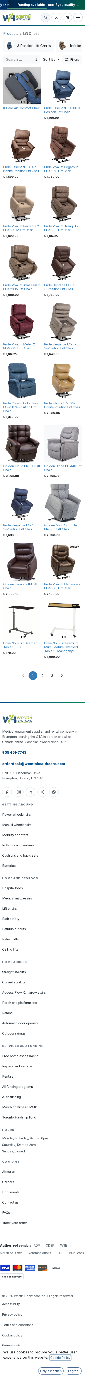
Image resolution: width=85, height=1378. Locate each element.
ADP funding (11, 1097)
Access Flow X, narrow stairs (24, 992)
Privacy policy (12, 1314)
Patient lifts (10, 939)
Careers (8, 1182)
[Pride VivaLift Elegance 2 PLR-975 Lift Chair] (63, 562)
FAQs (6, 1213)
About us (8, 1172)
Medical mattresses (17, 898)
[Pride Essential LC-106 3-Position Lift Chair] (63, 85)
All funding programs (17, 1087)
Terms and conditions (17, 1325)
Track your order (14, 1223)
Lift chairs (9, 908)
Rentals (7, 1076)
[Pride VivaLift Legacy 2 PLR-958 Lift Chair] (63, 144)
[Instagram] (19, 792)
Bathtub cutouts (14, 929)
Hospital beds (12, 888)
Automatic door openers (20, 1023)
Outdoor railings (14, 1033)
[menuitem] (28, 46)
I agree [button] (73, 1371)
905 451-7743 (14, 752)
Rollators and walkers (18, 845)
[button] (51, 59)
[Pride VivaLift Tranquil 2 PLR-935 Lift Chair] (63, 204)
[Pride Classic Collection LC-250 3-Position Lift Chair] (22, 381)
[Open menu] (78, 17)
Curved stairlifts (14, 982)
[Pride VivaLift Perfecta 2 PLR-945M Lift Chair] (22, 204)
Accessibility (11, 1304)
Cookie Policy (60, 1358)
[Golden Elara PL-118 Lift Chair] (22, 562)
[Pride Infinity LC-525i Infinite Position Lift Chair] (63, 381)
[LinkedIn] (30, 792)
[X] (42, 792)
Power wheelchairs (16, 814)
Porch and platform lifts (19, 1003)
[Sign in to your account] (56, 17)
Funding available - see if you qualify (48, 5)
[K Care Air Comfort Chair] (22, 85)
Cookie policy (12, 1335)
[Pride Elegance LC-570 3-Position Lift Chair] (63, 322)
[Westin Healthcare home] (16, 17)
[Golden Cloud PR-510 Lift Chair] (22, 443)
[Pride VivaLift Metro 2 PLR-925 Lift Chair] (22, 322)
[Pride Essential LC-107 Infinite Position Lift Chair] (22, 144)
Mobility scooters (15, 835)
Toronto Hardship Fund (19, 1117)
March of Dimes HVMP (19, 1107)
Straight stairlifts (14, 972)
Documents (11, 1192)
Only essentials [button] (51, 1371)
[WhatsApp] (54, 792)
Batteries (9, 866)
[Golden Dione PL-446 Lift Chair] (63, 443)
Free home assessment (20, 1056)
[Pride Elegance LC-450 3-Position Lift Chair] (22, 503)
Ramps (7, 1013)
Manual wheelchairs (17, 825)
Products (10, 33)
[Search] (35, 59)
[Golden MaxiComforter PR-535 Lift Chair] (63, 503)
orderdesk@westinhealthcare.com (33, 764)
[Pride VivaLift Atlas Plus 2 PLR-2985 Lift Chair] (22, 262)
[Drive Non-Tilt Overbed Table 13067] (22, 621)
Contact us (10, 1202)
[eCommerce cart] (67, 17)
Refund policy (12, 1346)
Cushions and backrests (20, 855)
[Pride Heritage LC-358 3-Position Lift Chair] (63, 262)
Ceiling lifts (10, 949)
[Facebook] (7, 792)
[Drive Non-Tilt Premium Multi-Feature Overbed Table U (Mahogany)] (63, 621)
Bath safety (10, 919)
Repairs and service (17, 1066)
